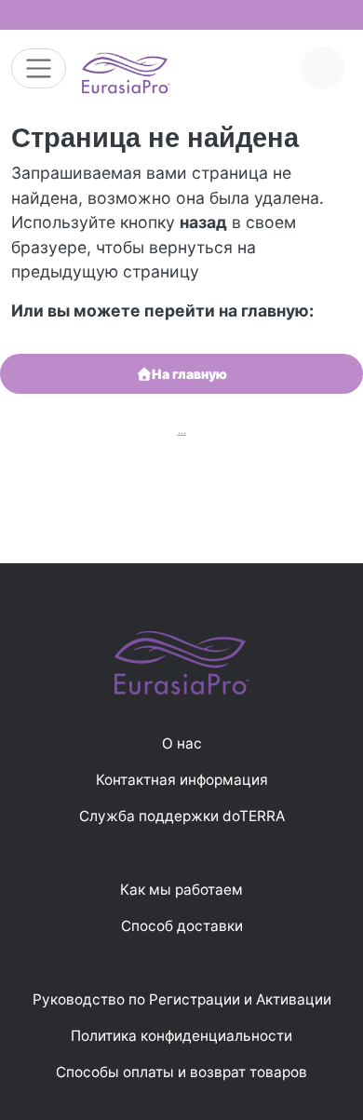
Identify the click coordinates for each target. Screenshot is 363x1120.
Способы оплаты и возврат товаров (181, 1072)
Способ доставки (182, 926)
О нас (182, 743)
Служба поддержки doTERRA (182, 816)
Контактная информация (182, 780)
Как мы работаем (181, 889)
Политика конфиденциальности (181, 1036)
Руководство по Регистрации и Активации (182, 999)
